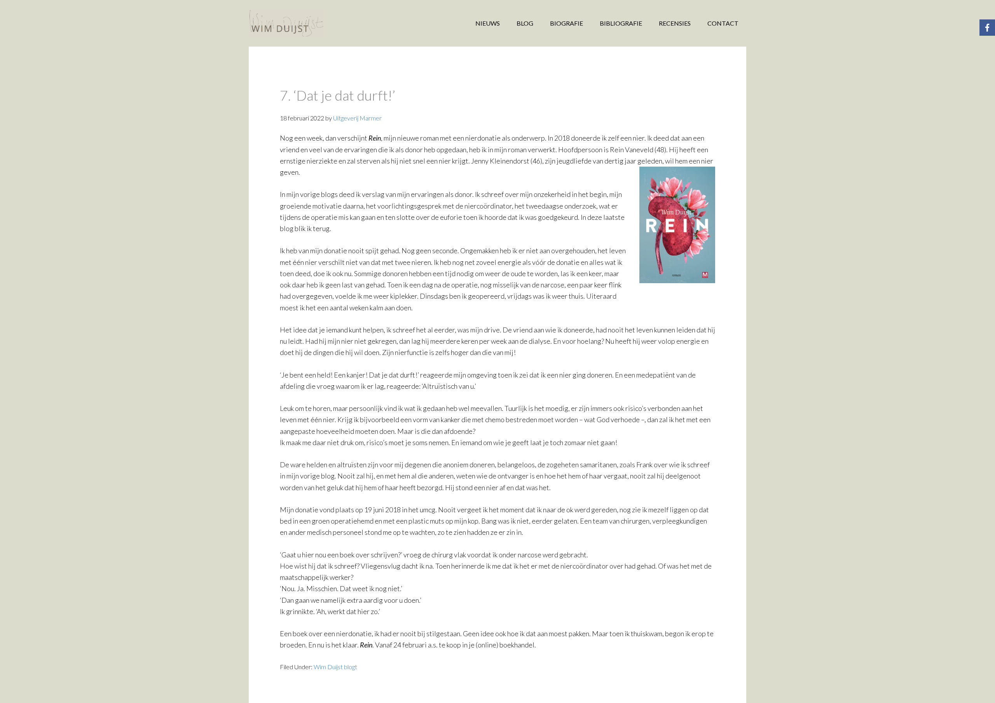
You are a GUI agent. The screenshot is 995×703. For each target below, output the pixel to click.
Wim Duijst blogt (335, 666)
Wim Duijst (311, 23)
